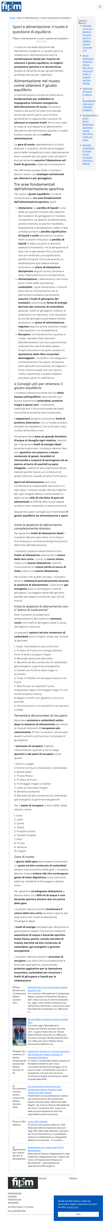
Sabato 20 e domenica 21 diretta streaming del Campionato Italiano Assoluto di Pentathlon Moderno (49, 1054)
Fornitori (73, 1190)
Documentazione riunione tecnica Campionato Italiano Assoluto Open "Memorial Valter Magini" (45, 1089)
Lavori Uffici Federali (37, 1121)
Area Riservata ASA (79, 1184)
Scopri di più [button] (72, 1207)
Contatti (73, 1194)
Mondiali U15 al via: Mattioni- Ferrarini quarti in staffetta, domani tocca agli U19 (87, 38)
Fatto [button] (78, 1214)
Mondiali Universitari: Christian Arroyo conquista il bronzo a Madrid (88, 154)
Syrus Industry (33, 1218)
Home (12, 17)
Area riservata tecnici (80, 1187)
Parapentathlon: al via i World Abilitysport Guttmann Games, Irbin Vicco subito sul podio (90, 127)
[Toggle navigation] (99, 6)
